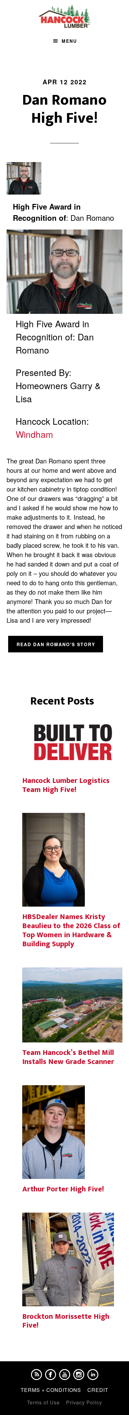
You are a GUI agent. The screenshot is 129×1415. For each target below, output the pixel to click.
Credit (97, 1389)
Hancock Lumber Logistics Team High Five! (66, 785)
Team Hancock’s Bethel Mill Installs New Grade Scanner (68, 1057)
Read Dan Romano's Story (56, 644)
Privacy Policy (84, 1402)
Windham (34, 434)
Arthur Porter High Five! (63, 1189)
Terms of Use (43, 1402)
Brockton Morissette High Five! (65, 1321)
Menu (69, 41)
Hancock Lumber (65, 16)
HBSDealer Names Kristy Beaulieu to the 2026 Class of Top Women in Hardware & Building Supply (71, 930)
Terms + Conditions (51, 1389)
